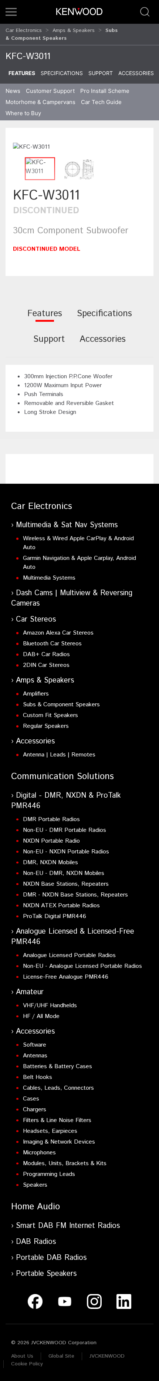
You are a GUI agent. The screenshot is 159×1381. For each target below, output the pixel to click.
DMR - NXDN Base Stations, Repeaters (75, 895)
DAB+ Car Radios (46, 654)
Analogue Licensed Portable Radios (69, 955)
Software (34, 1045)
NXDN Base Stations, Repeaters (66, 884)
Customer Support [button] (50, 90)
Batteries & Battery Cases (57, 1066)
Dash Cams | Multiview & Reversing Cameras (71, 598)
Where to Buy (23, 113)
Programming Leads (49, 1174)
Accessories (136, 73)
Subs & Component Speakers (61, 704)
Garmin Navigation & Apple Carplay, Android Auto (79, 562)
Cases (31, 1099)
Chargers (34, 1109)
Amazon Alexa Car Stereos (58, 633)
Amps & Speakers (74, 30)
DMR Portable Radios (51, 819)
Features (22, 73)
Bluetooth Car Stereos (52, 643)
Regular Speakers (46, 726)
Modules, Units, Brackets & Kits (64, 1163)
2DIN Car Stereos (46, 665)
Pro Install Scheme (104, 90)
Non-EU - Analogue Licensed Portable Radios (82, 966)
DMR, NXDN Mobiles (50, 862)
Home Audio (35, 1206)
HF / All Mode (41, 1016)
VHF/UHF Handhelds (50, 1005)
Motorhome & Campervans (40, 102)
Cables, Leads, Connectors (58, 1088)
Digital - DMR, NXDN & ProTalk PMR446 (66, 800)
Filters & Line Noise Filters (57, 1120)
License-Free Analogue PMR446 (65, 977)
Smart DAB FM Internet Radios (68, 1225)
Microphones (39, 1152)
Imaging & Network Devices (59, 1142)
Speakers (35, 1185)
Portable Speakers (46, 1273)
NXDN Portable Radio (51, 841)
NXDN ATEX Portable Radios (61, 905)
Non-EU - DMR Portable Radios (64, 830)
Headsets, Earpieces (50, 1131)
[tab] (45, 318)
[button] (11, 12)
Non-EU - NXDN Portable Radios (66, 851)
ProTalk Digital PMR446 (54, 916)
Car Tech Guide (101, 102)
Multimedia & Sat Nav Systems (67, 525)
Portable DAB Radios (51, 1257)
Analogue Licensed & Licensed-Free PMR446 (72, 936)
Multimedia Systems (49, 578)
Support (100, 73)
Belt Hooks (37, 1077)
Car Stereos (36, 619)
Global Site (61, 1356)
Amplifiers (36, 694)
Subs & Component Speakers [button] (62, 34)
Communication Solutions (62, 776)
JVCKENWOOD (107, 1356)
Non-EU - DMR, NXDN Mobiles (63, 873)
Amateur (30, 992)
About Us (22, 1356)
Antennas (35, 1055)
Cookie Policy (27, 1364)
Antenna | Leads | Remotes (59, 755)
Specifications (62, 73)
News (13, 90)
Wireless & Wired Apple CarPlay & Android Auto (78, 543)
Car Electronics (24, 30)
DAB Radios (36, 1241)
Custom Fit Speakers (50, 715)
